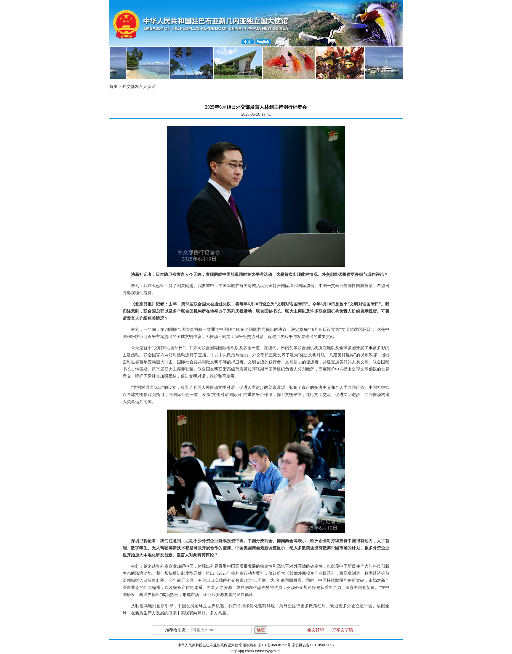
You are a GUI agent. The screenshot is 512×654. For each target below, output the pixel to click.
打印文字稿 (342, 630)
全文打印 (315, 630)
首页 (113, 86)
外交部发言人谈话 (139, 86)
